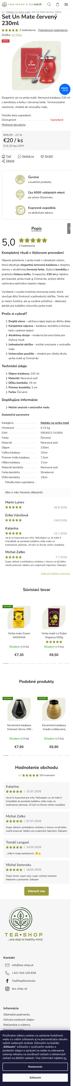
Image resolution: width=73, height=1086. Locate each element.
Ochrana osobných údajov (18, 1020)
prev (3, 616)
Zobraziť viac (36, 891)
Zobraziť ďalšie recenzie (55, 574)
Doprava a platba (13, 1030)
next (69, 616)
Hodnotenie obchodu (36, 767)
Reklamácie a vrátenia (16, 1025)
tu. (65, 1058)
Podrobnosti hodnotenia (53, 30)
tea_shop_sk (19, 989)
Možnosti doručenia (13, 125)
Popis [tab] (36, 228)
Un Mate (16, 35)
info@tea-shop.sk (22, 965)
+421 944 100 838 (24, 973)
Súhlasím (35, 1078)
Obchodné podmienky (16, 1014)
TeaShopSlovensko (23, 981)
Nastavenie (35, 1067)
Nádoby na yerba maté (55, 423)
